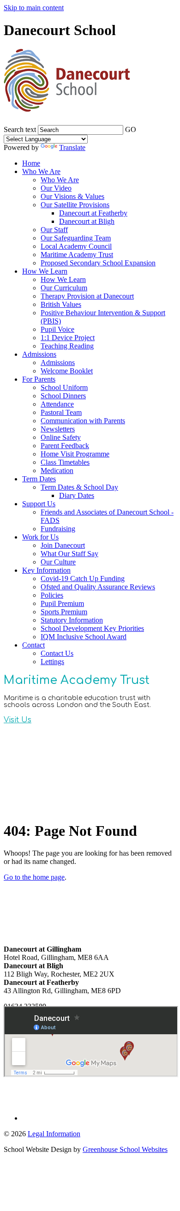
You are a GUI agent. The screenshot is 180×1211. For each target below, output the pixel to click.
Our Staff (54, 230)
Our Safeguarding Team (76, 238)
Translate (72, 147)
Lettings (52, 661)
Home (31, 163)
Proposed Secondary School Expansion (98, 263)
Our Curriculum (64, 288)
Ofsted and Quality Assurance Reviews (98, 587)
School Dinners (63, 396)
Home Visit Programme (75, 454)
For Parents (38, 379)
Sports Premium (64, 612)
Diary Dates (76, 495)
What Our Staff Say (69, 554)
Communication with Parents (83, 421)
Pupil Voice (57, 329)
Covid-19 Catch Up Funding (83, 578)
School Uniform (64, 387)
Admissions (39, 354)
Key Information (46, 570)
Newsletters (58, 429)
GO (130, 129)
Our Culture (58, 562)
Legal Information (54, 1134)
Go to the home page (34, 877)
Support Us (38, 504)
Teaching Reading (67, 346)
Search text (20, 129)
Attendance (57, 404)
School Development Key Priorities (92, 628)
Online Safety (61, 437)
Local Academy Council (76, 246)
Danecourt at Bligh (86, 221)
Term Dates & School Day (79, 487)
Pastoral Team (61, 412)
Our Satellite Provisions (75, 205)
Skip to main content (34, 8)
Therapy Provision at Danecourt (87, 296)
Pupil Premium (62, 603)
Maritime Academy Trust (77, 254)
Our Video (56, 188)
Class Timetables (65, 462)
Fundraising (58, 529)
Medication (57, 470)
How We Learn (44, 271)
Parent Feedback (65, 446)
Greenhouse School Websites (125, 1149)
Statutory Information (72, 620)
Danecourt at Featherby (93, 213)
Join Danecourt (63, 545)
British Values (61, 304)
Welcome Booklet (67, 371)
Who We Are (41, 171)
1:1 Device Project (68, 338)
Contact (33, 645)
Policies (52, 595)
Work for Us (40, 537)
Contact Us (57, 653)
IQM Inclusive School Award (83, 637)
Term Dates (39, 479)
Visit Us (17, 720)
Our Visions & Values (72, 196)
